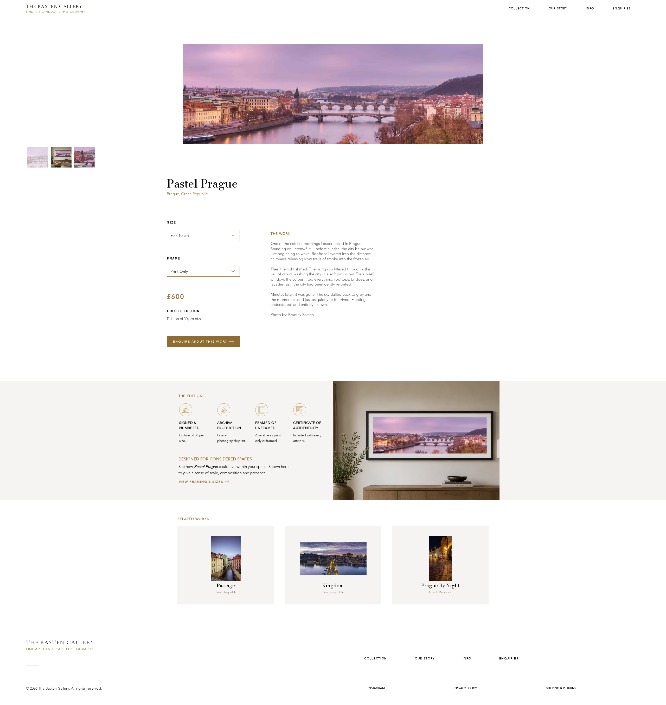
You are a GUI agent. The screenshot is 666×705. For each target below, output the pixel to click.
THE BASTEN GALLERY (54, 6)
